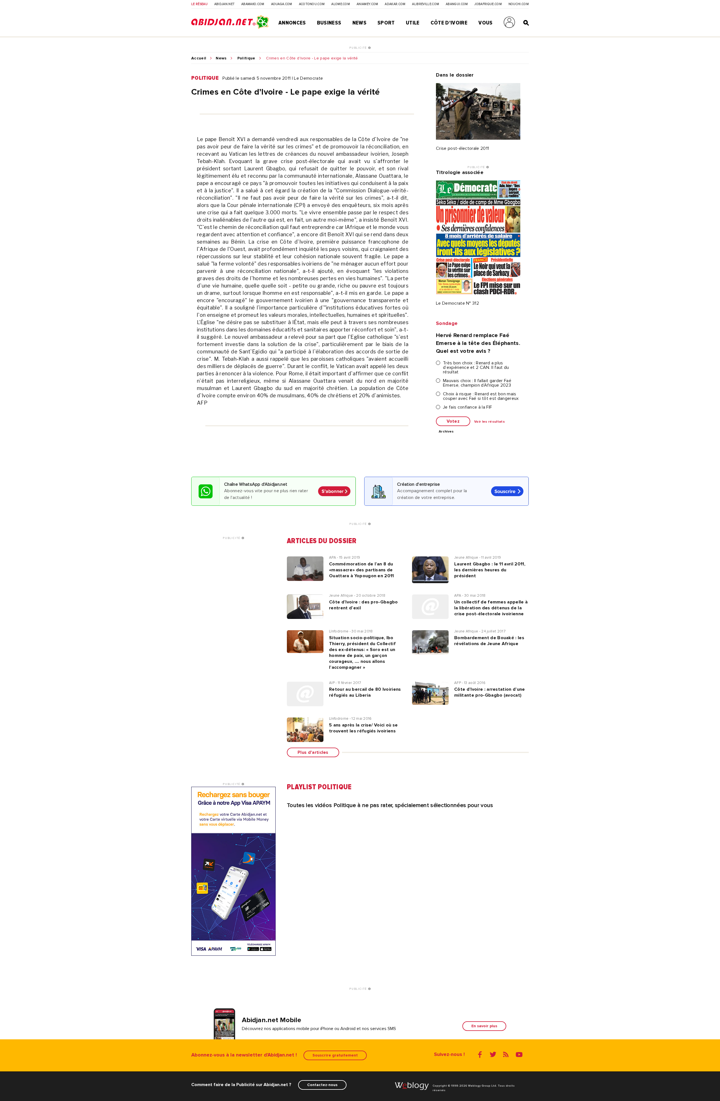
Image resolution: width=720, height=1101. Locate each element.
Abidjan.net (224, 4)
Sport (386, 22)
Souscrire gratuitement (335, 1055)
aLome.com (340, 4)
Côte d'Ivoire (449, 22)
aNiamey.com (367, 4)
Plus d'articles (313, 752)
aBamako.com (252, 4)
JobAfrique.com (487, 4)
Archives (446, 431)
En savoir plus (484, 1026)
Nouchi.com (518, 4)
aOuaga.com (281, 4)
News (359, 22)
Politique (246, 58)
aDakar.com (395, 4)
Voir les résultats (489, 422)
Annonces (292, 22)
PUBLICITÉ (358, 47)
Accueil (198, 58)
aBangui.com (457, 4)
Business (329, 22)
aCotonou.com (312, 4)
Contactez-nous (322, 1084)
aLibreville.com (425, 4)
